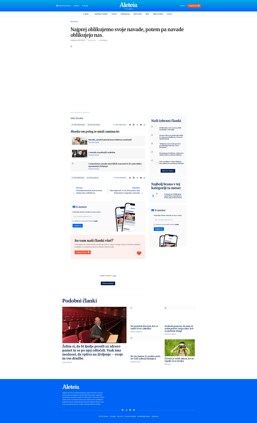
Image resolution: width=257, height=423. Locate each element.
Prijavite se (77, 226)
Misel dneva (74, 21)
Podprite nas (193, 6)
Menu (87, 14)
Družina (169, 14)
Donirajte (113, 416)
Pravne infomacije (130, 416)
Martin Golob (138, 14)
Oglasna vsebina (158, 14)
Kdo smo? (120, 416)
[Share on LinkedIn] (133, 125)
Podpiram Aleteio (81, 252)
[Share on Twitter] (137, 125)
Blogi (147, 14)
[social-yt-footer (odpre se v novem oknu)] (123, 410)
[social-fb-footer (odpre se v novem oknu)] (126, 410)
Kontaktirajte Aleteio (143, 416)
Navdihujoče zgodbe (101, 14)
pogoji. (96, 221)
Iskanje (86, 6)
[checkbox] (73, 221)
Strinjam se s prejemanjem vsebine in (86, 221)
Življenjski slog (125, 14)
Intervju (114, 14)
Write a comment (108, 283)
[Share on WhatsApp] (144, 125)
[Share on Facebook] (130, 125)
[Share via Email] (141, 125)
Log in (114, 276)
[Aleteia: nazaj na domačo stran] (128, 5)
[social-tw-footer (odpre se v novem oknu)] (130, 410)
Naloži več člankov (168, 171)
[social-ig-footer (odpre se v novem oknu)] (134, 410)
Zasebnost (155, 416)
